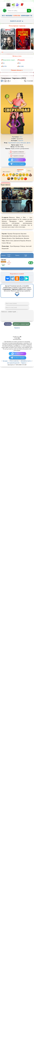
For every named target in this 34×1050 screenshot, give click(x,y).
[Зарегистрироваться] (18, 5)
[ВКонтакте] (7, 278)
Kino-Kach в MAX (18, 160)
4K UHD (21, 66)
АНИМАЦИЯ (25, 15)
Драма (28, 142)
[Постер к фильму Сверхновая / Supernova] (17, 133)
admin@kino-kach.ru (26, 361)
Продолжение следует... (9, 60)
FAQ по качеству (14, 361)
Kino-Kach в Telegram (18, 164)
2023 (20, 137)
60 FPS (5, 66)
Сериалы (20, 140)
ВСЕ (3, 15)
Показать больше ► (17, 70)
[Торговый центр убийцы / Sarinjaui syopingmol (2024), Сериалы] (17, 49)
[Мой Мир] (22, 278)
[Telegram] (12, 278)
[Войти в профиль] (8, 5)
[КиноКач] (5, 10)
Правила (17, 328)
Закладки (5, 361)
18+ (4, 63)
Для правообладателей (13, 363)
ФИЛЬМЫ (9, 15)
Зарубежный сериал (14, 142)
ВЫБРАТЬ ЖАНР (16, 21)
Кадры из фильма (5, 184)
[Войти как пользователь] (13, 5)
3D (19, 63)
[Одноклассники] (17, 278)
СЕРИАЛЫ (16, 15)
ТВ (31, 15)
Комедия (23, 142)
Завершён (22, 60)
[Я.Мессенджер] (26, 278)
